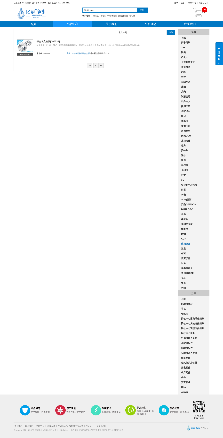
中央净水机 (112, 16)
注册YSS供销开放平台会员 (78, 53)
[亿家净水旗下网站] (197, 431)
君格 (183, 72)
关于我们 (111, 24)
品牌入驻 (51, 426)
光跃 (183, 278)
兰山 (183, 214)
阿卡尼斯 (185, 42)
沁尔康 (184, 165)
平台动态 (151, 24)
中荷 (183, 253)
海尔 (183, 155)
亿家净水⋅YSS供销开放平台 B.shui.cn (30, 3)
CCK (183, 238)
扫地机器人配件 (189, 353)
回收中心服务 (188, 333)
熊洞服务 (185, 243)
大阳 (183, 287)
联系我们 (190, 24)
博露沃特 (185, 258)
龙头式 (132, 16)
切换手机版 (101, 426)
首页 (33, 24)
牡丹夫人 (185, 101)
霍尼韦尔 (185, 126)
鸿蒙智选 (185, 96)
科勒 (183, 194)
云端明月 (185, 81)
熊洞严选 (185, 106)
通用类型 (185, 130)
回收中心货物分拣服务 (192, 323)
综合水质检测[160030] (48, 41)
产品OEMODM (188, 204)
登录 (176, 3)
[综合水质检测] (25, 55)
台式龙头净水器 (189, 362)
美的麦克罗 (187, 224)
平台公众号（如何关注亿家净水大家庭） (75, 426)
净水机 (103, 16)
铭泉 (183, 283)
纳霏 (183, 189)
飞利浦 (184, 170)
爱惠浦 (184, 121)
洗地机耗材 (187, 303)
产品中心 (72, 24)
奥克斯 (184, 219)
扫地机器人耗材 (189, 338)
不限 (183, 37)
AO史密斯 (186, 199)
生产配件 (185, 372)
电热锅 (184, 313)
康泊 (183, 86)
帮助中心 (192, 3)
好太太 (184, 57)
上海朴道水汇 (188, 62)
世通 (183, 263)
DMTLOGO (187, 209)
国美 (183, 52)
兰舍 (183, 77)
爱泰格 (184, 229)
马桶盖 (184, 392)
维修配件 (185, 357)
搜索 (142, 10)
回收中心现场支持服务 (192, 328)
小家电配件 (187, 343)
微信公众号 (203, 3)
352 (183, 47)
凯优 (183, 116)
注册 (183, 3)
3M (182, 180)
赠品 (183, 387)
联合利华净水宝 (189, 184)
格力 (183, 145)
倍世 (183, 175)
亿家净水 (185, 111)
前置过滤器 (123, 16)
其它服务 (185, 382)
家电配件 (185, 367)
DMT (183, 233)
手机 (183, 308)
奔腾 (183, 160)
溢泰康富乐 (187, 268)
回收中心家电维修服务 (192, 318)
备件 (183, 377)
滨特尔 (184, 150)
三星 (183, 248)
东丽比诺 (185, 140)
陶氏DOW (186, 135)
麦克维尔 (185, 67)
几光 (183, 91)
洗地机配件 (187, 348)
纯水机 (96, 16)
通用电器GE (187, 273)
